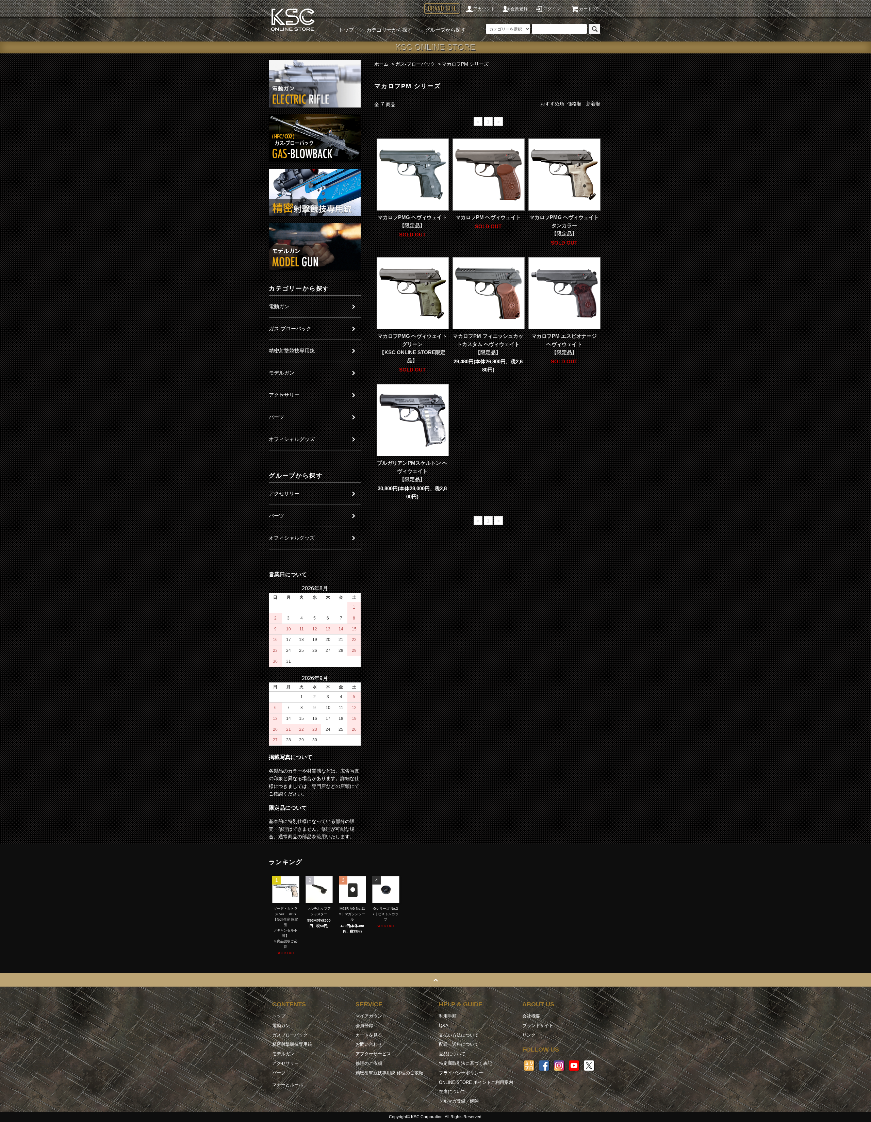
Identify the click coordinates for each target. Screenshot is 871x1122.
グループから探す (445, 30)
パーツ (278, 1072)
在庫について (452, 1091)
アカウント (484, 8)
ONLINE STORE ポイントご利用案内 (476, 1082)
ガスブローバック (290, 1035)
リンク (529, 1035)
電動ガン (281, 1025)
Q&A (443, 1025)
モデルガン (283, 1053)
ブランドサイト (537, 1025)
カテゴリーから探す (389, 30)
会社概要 (531, 1016)
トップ (346, 30)
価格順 (574, 103)
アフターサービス (373, 1053)
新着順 (593, 103)
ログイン (552, 8)
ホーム (381, 64)
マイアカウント (371, 1016)
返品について (452, 1053)
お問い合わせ (369, 1044)
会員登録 (519, 8)
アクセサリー (285, 1063)
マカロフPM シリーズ (465, 64)
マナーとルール (287, 1084)
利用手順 (448, 1016)
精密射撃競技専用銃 (292, 1044)
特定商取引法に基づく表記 (465, 1063)
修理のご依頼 (369, 1063)
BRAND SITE (442, 8)
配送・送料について (459, 1044)
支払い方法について (459, 1035)
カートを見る (369, 1035)
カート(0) (589, 8)
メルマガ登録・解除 (459, 1101)
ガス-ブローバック (415, 64)
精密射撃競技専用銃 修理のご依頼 (389, 1072)
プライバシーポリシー (461, 1072)
